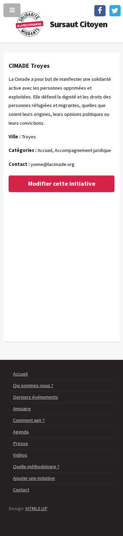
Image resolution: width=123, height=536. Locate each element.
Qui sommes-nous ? (33, 385)
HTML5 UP (36, 508)
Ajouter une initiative (34, 478)
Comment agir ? (29, 420)
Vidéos (20, 455)
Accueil (20, 374)
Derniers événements (35, 397)
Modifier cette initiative (61, 183)
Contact (21, 490)
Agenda (21, 432)
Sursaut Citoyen (79, 24)
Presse (20, 443)
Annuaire (22, 408)
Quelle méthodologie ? (36, 466)
